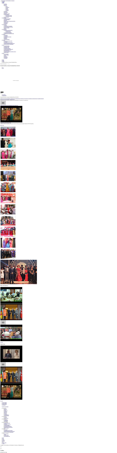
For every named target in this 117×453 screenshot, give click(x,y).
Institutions (5, 37)
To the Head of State (9, 16)
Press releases (6, 12)
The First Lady (4, 24)
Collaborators (6, 420)
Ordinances (7, 7)
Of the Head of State (9, 15)
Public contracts (6, 52)
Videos (5, 55)
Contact (3, 443)
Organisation (6, 419)
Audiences (5, 11)
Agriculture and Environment (8, 42)
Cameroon (3, 34)
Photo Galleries (6, 54)
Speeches (5, 411)
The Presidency (4, 29)
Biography (5, 20)
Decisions (7, 9)
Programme (5, 22)
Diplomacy (5, 38)
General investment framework (8, 49)
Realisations (5, 410)
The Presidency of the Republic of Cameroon (7, 0)
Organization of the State (7, 36)
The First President (6, 19)
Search (3, 439)
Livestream (5, 58)
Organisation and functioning (8, 30)
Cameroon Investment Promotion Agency (10, 51)
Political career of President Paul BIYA (9, 21)
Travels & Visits (6, 17)
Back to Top (2, 125)
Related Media (4, 95)
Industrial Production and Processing (9, 43)
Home (3, 59)
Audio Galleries (6, 435)
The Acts (5, 5)
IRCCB (5, 28)
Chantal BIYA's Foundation (8, 26)
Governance (6, 41)
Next (3, 68)
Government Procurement (7, 426)
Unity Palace (6, 421)
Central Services (8, 31)
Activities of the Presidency (8, 32)
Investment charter (6, 46)
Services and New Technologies (8, 44)
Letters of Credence (7, 13)
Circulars (7, 10)
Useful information (6, 39)
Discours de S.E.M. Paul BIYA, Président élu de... (7, 99)
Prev (3, 67)
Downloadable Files (7, 436)
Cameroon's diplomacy (7, 424)
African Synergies (6, 27)
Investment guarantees (7, 48)
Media (3, 53)
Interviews (5, 4)
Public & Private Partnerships (8, 427)
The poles (3, 40)
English (3, 2)
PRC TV (3, 441)
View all (1, 342)
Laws (6, 6)
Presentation (6, 35)
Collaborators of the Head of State (9, 33)
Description (4, 94)
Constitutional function (7, 18)
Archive (3, 440)
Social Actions (6, 418)
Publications (6, 57)
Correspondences (6, 14)
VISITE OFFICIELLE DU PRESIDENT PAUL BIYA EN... (9, 105)
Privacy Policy (4, 442)
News (3, 3)
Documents (5, 56)
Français (3, 1)
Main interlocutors (6, 50)
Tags (3, 438)
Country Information (7, 423)
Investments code (6, 47)
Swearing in (5, 23)
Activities (5, 25)
